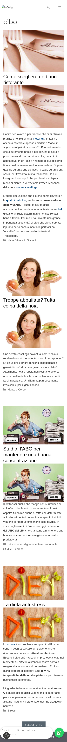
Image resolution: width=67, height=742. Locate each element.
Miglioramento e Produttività (40, 544)
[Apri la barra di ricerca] (48, 7)
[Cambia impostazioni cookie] (6, 735)
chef (59, 209)
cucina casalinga (26, 187)
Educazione (15, 544)
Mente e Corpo (17, 389)
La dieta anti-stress (24, 604)
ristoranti (39, 138)
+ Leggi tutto (33, 725)
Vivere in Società (25, 240)
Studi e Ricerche (13, 549)
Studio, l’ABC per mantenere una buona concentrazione (27, 454)
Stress (12, 710)
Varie (11, 240)
